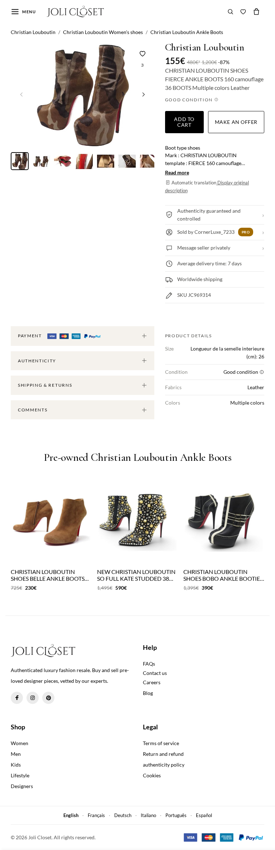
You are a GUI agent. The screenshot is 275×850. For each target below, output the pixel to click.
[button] (143, 94)
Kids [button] (16, 765)
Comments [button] (32, 409)
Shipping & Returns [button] (45, 385)
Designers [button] (22, 786)
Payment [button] (30, 335)
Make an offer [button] (236, 122)
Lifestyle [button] (20, 775)
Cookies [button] (152, 775)
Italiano (148, 815)
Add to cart (184, 122)
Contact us (155, 673)
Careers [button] (151, 682)
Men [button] (16, 754)
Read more (177, 172)
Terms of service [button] (161, 743)
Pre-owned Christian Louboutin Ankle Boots (138, 457)
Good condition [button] (189, 99)
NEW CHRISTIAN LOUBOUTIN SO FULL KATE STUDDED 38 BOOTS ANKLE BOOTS (136, 575)
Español (204, 815)
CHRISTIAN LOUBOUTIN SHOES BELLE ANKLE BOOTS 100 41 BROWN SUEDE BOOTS (50, 575)
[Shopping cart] (256, 11)
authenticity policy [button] (163, 765)
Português (176, 815)
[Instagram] (32, 698)
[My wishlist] (243, 11)
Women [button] (19, 743)
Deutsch (122, 815)
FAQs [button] (149, 664)
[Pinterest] (48, 698)
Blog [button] (148, 693)
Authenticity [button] (37, 360)
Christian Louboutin (204, 47)
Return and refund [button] (163, 754)
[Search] (231, 11)
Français (96, 815)
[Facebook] (17, 698)
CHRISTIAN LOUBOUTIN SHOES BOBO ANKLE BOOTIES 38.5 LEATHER (223, 575)
